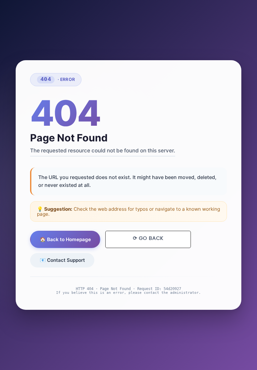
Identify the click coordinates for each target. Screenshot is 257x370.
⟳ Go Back (148, 238)
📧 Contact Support (62, 260)
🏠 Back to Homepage (65, 239)
